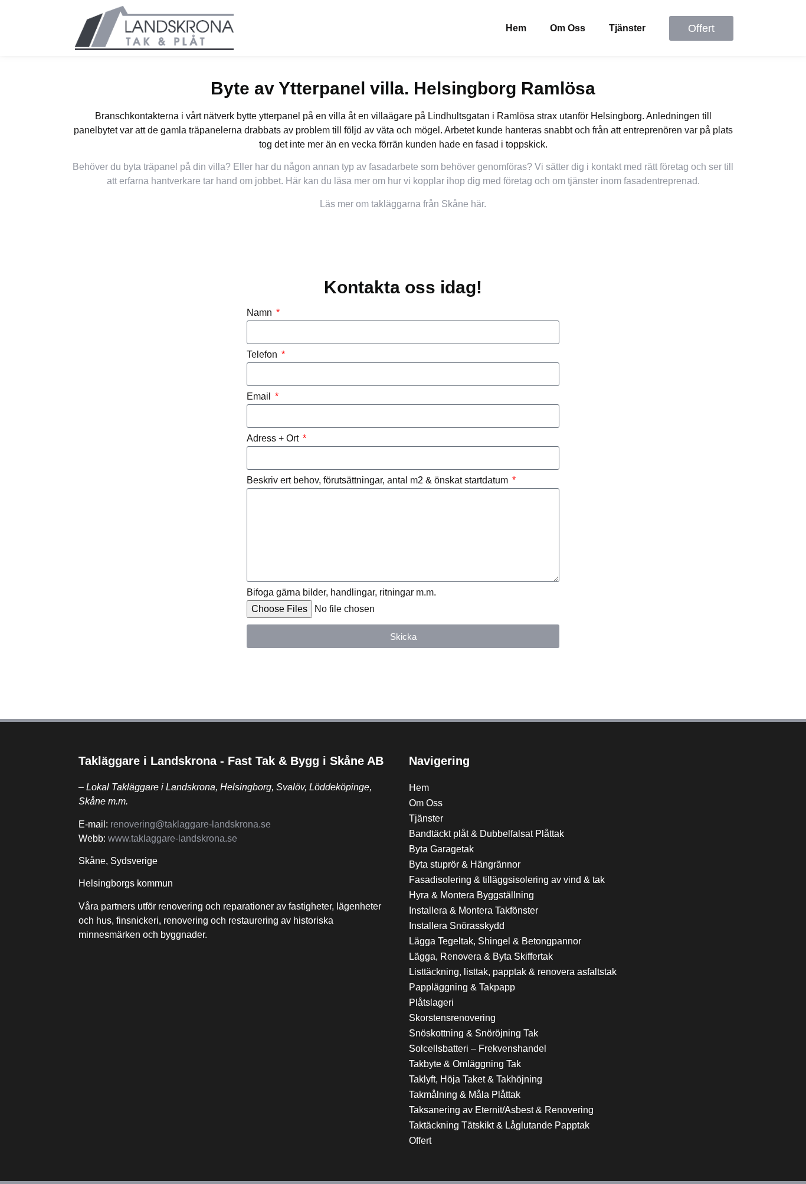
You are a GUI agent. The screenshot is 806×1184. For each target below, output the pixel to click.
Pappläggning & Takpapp (462, 987)
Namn (260, 313)
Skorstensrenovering (452, 1018)
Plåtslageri (431, 1002)
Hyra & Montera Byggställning (471, 895)
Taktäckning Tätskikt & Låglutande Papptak (499, 1125)
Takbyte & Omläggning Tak (465, 1064)
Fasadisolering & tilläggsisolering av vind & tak (507, 880)
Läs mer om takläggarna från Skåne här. (403, 204)
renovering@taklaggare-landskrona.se (190, 824)
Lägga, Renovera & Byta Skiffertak (481, 956)
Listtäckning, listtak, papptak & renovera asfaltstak (513, 972)
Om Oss (567, 28)
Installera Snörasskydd (456, 926)
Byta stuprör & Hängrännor (464, 864)
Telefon (263, 354)
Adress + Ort (274, 438)
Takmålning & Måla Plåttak (464, 1095)
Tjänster (627, 28)
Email (260, 396)
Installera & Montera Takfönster (473, 910)
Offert (420, 1141)
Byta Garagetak (441, 849)
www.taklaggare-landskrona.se (172, 838)
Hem (516, 28)
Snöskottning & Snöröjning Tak (473, 1033)
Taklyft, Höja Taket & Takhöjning (475, 1079)
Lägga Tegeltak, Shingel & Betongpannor (495, 941)
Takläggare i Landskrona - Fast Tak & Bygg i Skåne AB (231, 760)
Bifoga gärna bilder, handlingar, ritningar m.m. (341, 592)
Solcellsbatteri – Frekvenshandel (477, 1049)
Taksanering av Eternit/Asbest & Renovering (501, 1110)
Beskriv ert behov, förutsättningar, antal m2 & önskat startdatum (378, 480)
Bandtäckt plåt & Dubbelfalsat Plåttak (486, 834)
